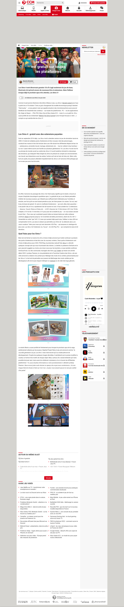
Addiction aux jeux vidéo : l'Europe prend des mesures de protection (33, 536)
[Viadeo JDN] (75, 602)
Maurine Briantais (28, 81)
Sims (64, 243)
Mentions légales (101, 591)
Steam (27, 217)
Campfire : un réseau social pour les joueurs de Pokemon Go (31, 517)
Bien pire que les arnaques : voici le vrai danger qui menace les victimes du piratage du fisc (94, 140)
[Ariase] (85, 602)
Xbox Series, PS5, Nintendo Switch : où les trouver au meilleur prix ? (33, 512)
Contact (49, 591)
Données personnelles (65, 591)
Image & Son (56, 10)
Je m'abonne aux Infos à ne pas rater (35, 98)
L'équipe (31, 591)
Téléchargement (90, 10)
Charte (91, 591)
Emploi (56, 14)
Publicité (44, 591)
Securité (79, 10)
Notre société (37, 591)
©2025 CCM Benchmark (66, 593)
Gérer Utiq (86, 591)
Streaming (21, 14)
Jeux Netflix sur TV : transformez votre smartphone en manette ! (32, 488)
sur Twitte (57, 251)
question (99, 3)
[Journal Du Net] (33, 602)
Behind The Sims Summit (47, 116)
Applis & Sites (45, 10)
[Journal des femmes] (23, 602)
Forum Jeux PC (25, 473)
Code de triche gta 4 (56, 471)
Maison (67, 10)
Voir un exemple (101, 54)
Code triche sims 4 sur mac (29, 467)
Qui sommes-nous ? (24, 591)
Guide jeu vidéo (48, 45)
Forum (102, 10)
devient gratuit (67, 103)
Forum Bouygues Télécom (66, 467)
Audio (34, 14)
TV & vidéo (28, 14)
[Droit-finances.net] (56, 602)
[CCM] (28, 3)
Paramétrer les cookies (77, 591)
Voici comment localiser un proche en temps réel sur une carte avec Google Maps (94, 146)
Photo (38, 14)
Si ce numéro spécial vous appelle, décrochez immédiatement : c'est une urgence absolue (94, 133)
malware (52, 261)
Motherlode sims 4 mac (57, 462)
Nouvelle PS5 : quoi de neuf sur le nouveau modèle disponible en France (64, 508)
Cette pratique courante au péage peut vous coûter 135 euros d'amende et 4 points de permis (94, 153)
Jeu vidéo (33, 45)
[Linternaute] (44, 602)
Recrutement (55, 591)
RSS (95, 591)
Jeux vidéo (45, 14)
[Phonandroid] (99, 602)
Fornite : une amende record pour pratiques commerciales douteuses (64, 489)
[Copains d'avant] (65, 602)
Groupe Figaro (55, 593)
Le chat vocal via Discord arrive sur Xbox (33, 492)
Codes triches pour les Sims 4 (29, 471)
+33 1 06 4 (53, 467)
